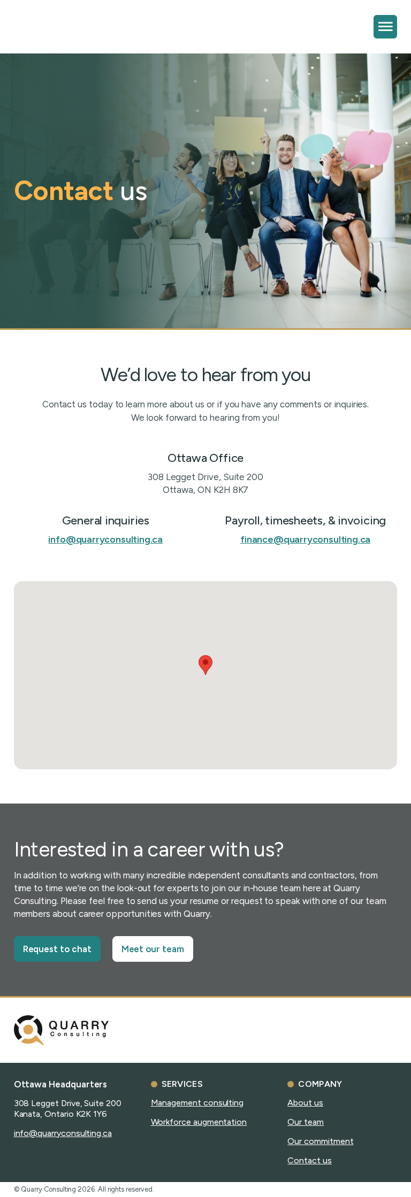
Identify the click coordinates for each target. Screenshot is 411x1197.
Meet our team (152, 949)
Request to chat (57, 949)
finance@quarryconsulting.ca (305, 539)
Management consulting (197, 1103)
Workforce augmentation (199, 1122)
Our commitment (320, 1141)
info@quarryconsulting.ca (105, 539)
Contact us (309, 1160)
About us (305, 1103)
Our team (305, 1122)
